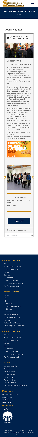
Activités (6, 362)
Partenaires (7, 320)
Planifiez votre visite (11, 260)
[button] (4, 177)
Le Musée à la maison (11, 366)
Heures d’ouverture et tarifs (12, 267)
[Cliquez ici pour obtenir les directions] (32, 235)
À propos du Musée (10, 291)
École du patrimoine (10, 383)
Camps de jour (8, 377)
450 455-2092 (6, 402)
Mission (6, 298)
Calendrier (13, 230)
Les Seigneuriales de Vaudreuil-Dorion (16, 386)
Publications (10, 278)
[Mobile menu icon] (32, 4)
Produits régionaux (12, 280)
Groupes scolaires (10, 374)
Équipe (6, 301)
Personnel (9, 303)
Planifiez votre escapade (11, 286)
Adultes (6, 369)
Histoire (6, 295)
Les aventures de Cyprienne (14, 283)
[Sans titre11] (19, 177)
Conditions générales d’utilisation (14, 326)
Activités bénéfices (10, 380)
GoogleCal (22, 230)
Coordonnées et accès (11, 269)
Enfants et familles (9, 372)
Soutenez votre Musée (11, 315)
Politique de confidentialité (12, 323)
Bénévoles (9, 309)
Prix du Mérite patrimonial (12, 317)
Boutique (7, 275)
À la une (6, 264)
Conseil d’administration (13, 306)
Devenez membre (9, 312)
